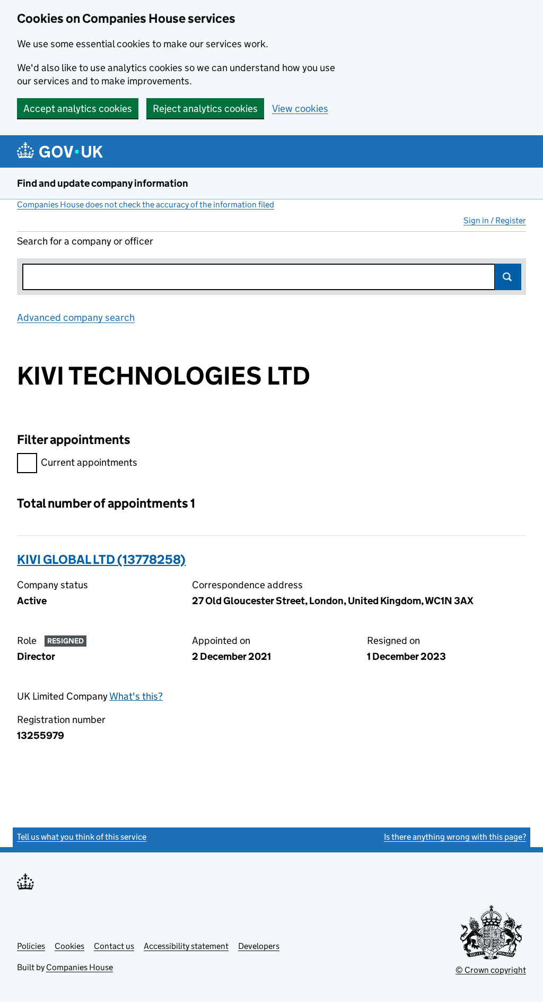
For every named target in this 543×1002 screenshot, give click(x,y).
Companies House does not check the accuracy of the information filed (145, 204)
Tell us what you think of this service (81, 837)
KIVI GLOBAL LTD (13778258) (101, 559)
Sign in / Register (494, 220)
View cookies (300, 108)
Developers (258, 946)
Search (508, 277)
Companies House (79, 967)
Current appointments (89, 462)
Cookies (69, 946)
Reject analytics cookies (205, 108)
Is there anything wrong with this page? (455, 837)
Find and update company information (102, 183)
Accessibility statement (186, 946)
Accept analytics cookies (77, 108)
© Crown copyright (491, 970)
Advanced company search (76, 317)
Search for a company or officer (85, 241)
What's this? (136, 696)
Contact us (114, 946)
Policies (31, 946)
